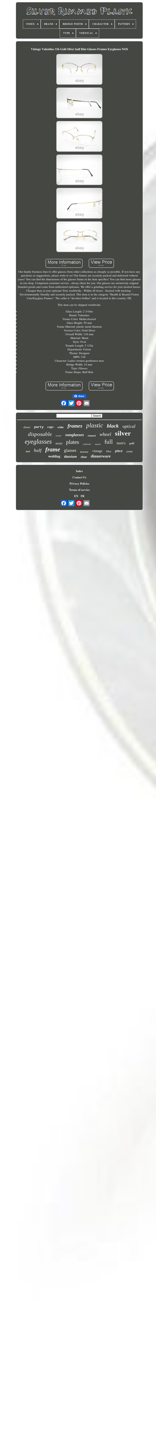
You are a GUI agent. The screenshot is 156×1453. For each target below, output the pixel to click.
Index (79, 471)
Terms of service (79, 490)
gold (131, 443)
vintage (97, 451)
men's (121, 443)
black (113, 426)
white (60, 427)
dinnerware (101, 456)
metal (59, 443)
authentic (87, 444)
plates (72, 442)
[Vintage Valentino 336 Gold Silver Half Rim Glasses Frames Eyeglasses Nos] (79, 70)
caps (50, 427)
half (37, 450)
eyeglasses (38, 441)
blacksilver (84, 452)
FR (82, 496)
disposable (40, 434)
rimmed (92, 435)
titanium (70, 456)
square (98, 444)
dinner (26, 427)
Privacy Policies (79, 483)
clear (84, 456)
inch (28, 451)
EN (76, 496)
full (108, 441)
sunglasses (74, 434)
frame (52, 449)
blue (108, 451)
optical (129, 426)
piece (119, 451)
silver (123, 433)
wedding (54, 456)
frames (75, 426)
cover (58, 435)
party (39, 427)
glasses (70, 450)
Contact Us (79, 477)
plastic (94, 425)
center (129, 451)
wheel (105, 434)
